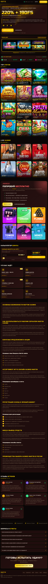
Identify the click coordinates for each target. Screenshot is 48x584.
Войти (36, 1)
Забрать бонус (7, 30)
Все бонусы (18, 30)
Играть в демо (7, 204)
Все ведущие (4, 142)
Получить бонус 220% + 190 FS (24, 565)
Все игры (3, 66)
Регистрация (43, 1)
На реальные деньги (19, 204)
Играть (19, 580)
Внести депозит (36, 257)
